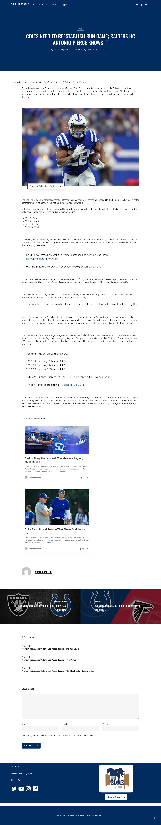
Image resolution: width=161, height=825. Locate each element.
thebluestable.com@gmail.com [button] (23, 773)
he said (81, 297)
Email (65, 724)
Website (106, 724)
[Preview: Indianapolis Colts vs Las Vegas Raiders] (40, 606)
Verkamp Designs (98, 815)
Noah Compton (61, 49)
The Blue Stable (20, 4)
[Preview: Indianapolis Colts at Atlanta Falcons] (120, 606)
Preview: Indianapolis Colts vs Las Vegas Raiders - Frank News (49, 660)
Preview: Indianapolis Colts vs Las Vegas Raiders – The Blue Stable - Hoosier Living (58, 671)
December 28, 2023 (92, 266)
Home (13, 82)
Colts (80, 29)
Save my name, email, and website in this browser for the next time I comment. (61, 735)
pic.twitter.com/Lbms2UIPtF (42, 258)
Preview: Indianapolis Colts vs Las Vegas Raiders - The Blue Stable (50, 649)
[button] (116, 797)
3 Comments (102, 49)
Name (25, 724)
